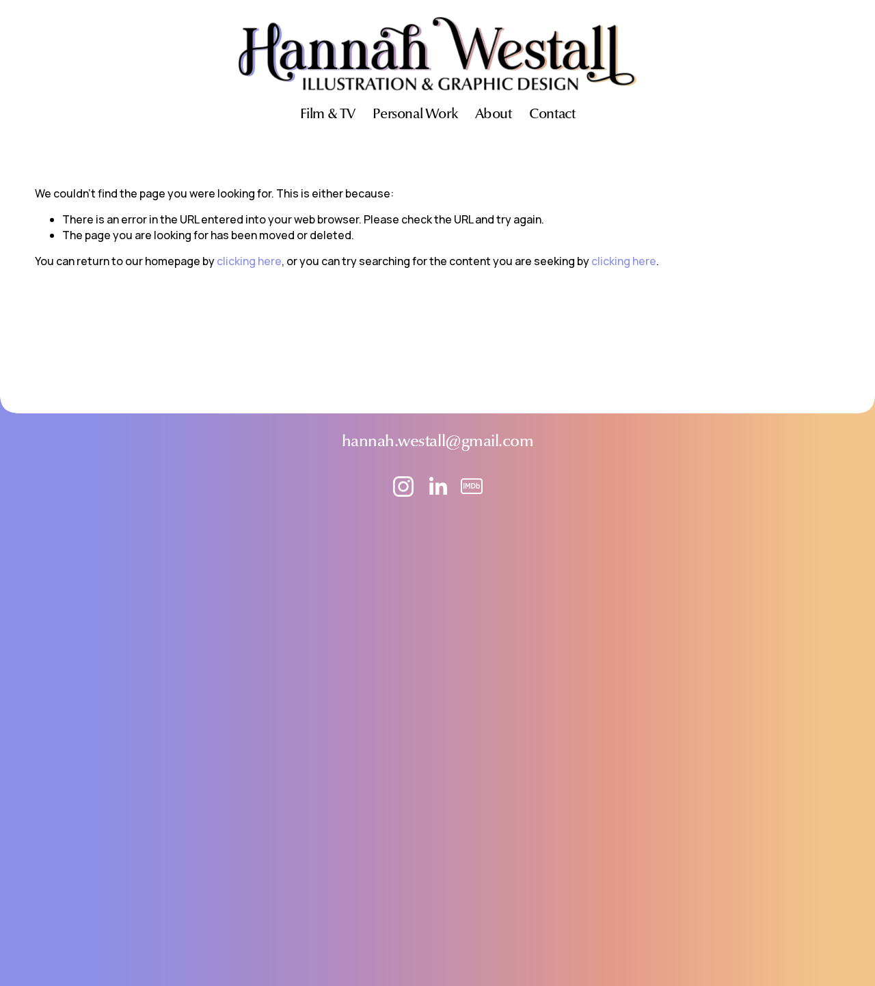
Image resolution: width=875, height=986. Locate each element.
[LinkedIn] (437, 486)
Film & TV (327, 115)
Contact (552, 115)
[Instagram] (403, 486)
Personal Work (415, 115)
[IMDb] (472, 486)
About (493, 115)
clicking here (249, 261)
